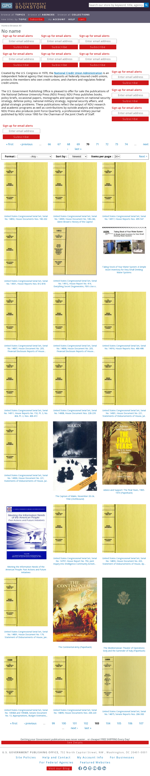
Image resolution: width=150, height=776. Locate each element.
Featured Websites (95, 762)
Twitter (85, 768)
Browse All (13, 14)
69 (78, 144)
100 (64, 723)
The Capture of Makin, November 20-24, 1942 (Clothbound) (74, 497)
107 (141, 723)
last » (78, 149)
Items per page (101, 156)
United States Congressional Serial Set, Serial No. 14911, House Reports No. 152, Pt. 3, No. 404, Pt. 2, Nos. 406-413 (26, 413)
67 (59, 144)
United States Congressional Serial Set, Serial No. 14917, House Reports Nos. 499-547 (124, 217)
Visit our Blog (59, 768)
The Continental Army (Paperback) (75, 647)
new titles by (22, 19)
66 (49, 144)
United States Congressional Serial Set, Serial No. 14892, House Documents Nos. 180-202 (26, 217)
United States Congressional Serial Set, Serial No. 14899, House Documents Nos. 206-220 (75, 711)
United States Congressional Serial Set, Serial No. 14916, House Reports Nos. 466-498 (124, 347)
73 (116, 144)
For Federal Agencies (56, 762)
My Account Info (90, 757)
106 (130, 723)
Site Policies (26, 757)
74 (126, 144)
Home (4, 25)
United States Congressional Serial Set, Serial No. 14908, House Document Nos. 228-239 (75, 412)
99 (53, 723)
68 (68, 144)
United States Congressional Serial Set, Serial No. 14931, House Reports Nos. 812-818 (26, 282)
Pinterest (99, 768)
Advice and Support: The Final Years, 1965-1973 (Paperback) (124, 491)
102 (86, 723)
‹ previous (26, 144)
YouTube (95, 768)
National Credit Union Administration (78, 73)
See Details (75, 742)
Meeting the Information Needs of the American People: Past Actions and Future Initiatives (26, 569)
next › (74, 728)
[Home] (25, 7)
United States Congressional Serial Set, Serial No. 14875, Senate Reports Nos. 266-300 (124, 713)
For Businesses (122, 757)
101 (75, 723)
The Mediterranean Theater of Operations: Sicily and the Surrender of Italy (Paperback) (124, 649)
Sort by (61, 156)
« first (9, 144)
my (56, 19)
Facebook (80, 768)
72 (106, 144)
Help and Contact (56, 757)
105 (119, 723)
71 (97, 144)
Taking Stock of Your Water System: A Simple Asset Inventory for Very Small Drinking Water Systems (124, 269)
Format (10, 156)
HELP (71, 19)
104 (108, 723)
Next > (143, 156)
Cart (82, 19)
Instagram (90, 768)
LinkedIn (104, 768)
